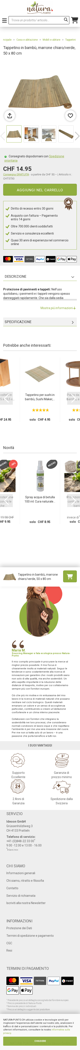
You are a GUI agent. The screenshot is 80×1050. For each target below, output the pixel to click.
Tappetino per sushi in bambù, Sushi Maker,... (40, 397)
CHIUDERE (40, 1041)
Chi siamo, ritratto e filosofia (25, 880)
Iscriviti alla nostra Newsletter (26, 903)
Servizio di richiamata (20, 895)
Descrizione (15, 276)
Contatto (12, 888)
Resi (9, 950)
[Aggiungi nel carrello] (70, 576)
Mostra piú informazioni (57, 308)
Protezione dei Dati (19, 928)
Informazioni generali (20, 873)
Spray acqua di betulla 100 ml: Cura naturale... (40, 499)
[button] (77, 136)
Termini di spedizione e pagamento (30, 935)
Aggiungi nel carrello (40, 190)
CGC (9, 943)
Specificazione (18, 322)
